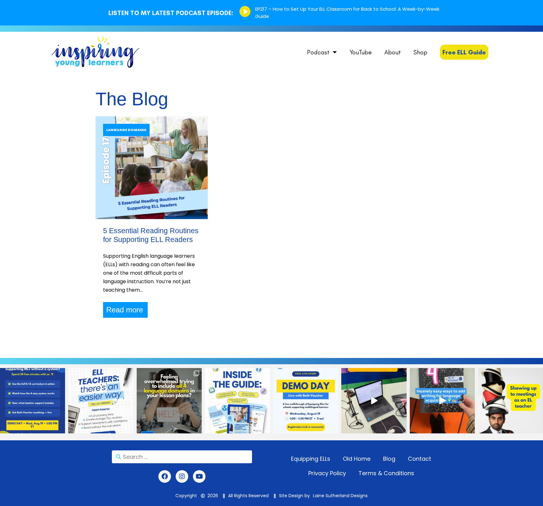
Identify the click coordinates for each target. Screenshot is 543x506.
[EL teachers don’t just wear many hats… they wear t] (510, 400)
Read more (124, 309)
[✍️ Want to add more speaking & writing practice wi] (442, 400)
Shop (420, 52)
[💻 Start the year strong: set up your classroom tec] (373, 400)
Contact (419, 459)
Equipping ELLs (310, 459)
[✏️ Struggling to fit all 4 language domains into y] (169, 400)
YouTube (360, 52)
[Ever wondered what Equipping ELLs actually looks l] (305, 400)
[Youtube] (199, 476)
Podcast (318, 52)
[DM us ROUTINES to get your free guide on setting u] (237, 400)
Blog (389, 459)
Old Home (356, 459)
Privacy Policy (327, 473)
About (392, 52)
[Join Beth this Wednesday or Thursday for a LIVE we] (100, 400)
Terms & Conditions (386, 473)
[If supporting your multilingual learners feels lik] (32, 400)
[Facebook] (164, 476)
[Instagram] (182, 476)
